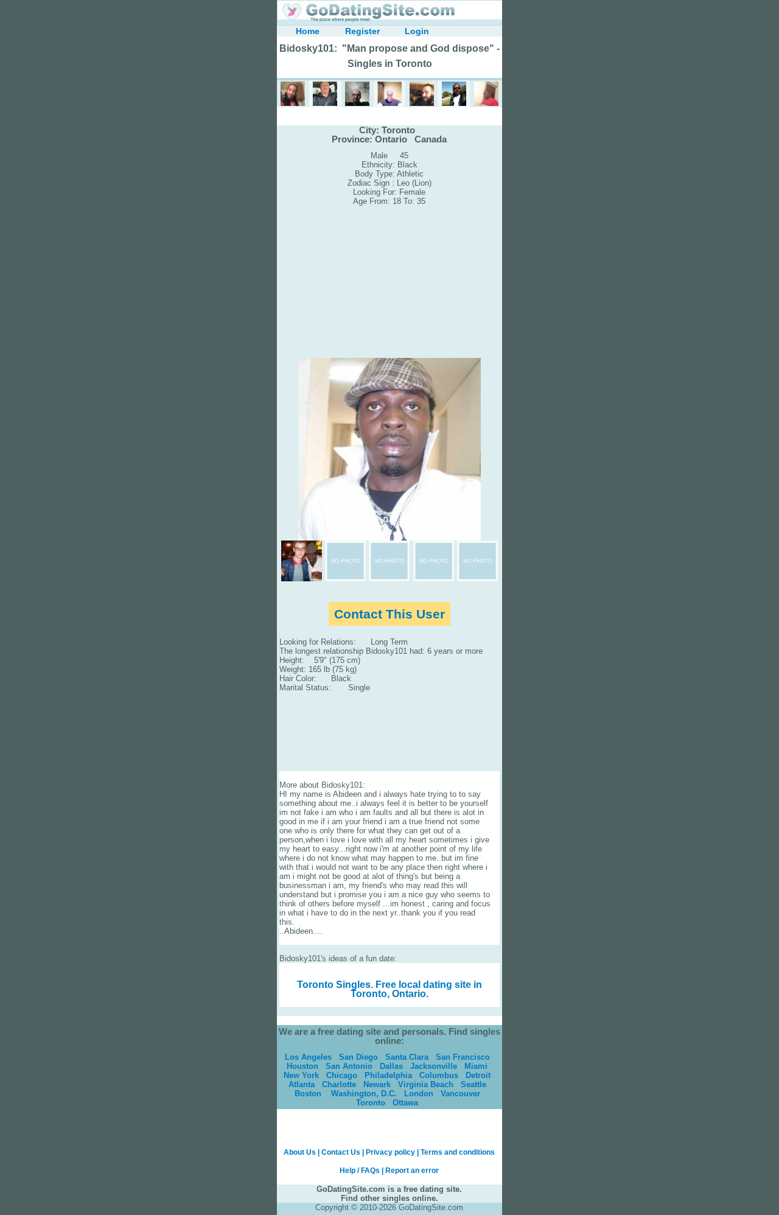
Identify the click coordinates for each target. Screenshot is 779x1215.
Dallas (391, 1066)
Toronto (370, 1102)
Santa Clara (406, 1057)
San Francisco (463, 1057)
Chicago (341, 1075)
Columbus (438, 1075)
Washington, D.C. (364, 1093)
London (418, 1093)
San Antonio (349, 1066)
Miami (475, 1066)
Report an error (412, 1170)
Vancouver (460, 1093)
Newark (377, 1084)
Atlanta (301, 1084)
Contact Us (340, 1152)
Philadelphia (388, 1075)
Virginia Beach (425, 1084)
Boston (308, 1093)
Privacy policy (390, 1152)
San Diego (358, 1057)
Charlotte (339, 1084)
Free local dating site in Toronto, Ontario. (416, 989)
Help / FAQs (360, 1170)
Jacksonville (433, 1066)
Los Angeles (308, 1057)
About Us (300, 1152)
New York (301, 1075)
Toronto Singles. (335, 984)
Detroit (478, 1075)
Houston (302, 1066)
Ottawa (405, 1102)
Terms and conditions (458, 1152)
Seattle (473, 1084)
